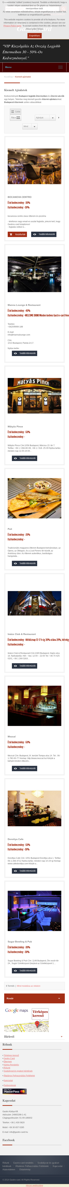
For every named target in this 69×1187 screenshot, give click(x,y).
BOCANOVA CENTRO (19, 197)
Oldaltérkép (24, 1169)
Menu (8, 67)
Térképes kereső (11, 1055)
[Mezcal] (34, 706)
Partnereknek (10, 1085)
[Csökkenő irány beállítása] (58, 118)
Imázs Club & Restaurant (22, 634)
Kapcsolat (8, 1080)
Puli (10, 529)
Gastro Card (9, 1058)
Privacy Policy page (12, 26)
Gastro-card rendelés (23, 1163)
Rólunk (6, 1068)
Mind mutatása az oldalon (28, 986)
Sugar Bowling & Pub (20, 941)
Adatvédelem (9, 1169)
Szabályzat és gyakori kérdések (18, 1071)
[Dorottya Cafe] (34, 808)
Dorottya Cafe (15, 839)
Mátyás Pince (15, 426)
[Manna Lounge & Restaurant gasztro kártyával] (34, 274)
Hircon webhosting (34, 1185)
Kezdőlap (8, 77)
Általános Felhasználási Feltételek (19, 1076)
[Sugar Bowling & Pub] (34, 911)
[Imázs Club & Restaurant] (34, 603)
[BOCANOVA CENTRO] (34, 166)
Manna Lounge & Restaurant (24, 305)
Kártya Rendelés (11, 1065)
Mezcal (12, 736)
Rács (13, 117)
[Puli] (34, 498)
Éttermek (8, 1061)
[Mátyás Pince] (34, 396)
